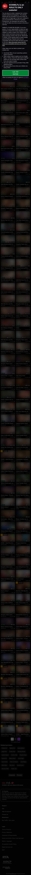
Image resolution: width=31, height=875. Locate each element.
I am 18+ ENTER (15, 73)
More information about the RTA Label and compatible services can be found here (14, 43)
